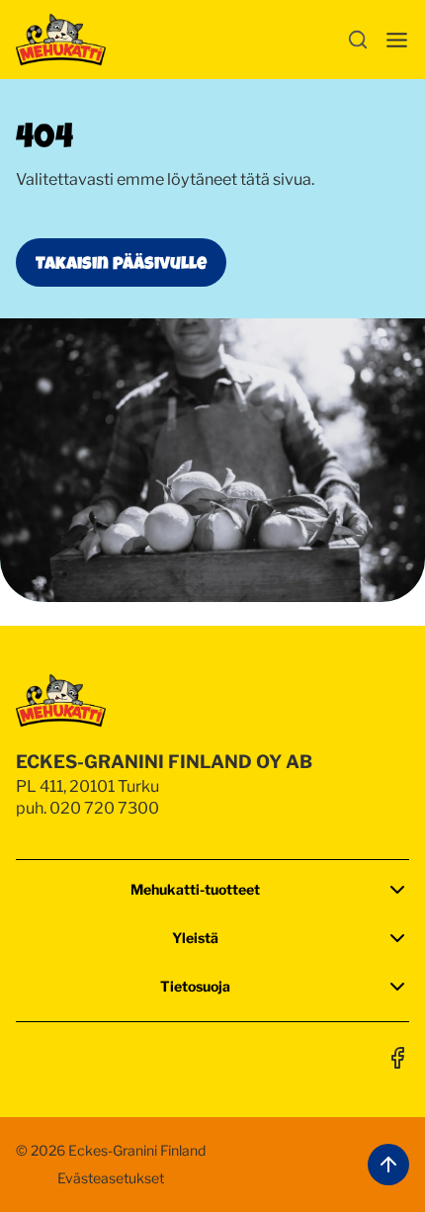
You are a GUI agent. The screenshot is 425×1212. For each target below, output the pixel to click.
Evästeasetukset (110, 1177)
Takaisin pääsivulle (121, 262)
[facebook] (397, 1058)
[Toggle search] (358, 39)
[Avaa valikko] (396, 40)
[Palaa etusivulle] (61, 40)
